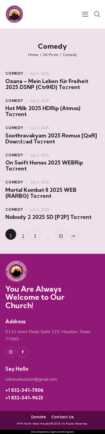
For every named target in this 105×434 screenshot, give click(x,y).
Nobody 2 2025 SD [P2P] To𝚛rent (48, 217)
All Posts (50, 54)
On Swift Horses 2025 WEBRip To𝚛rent (44, 166)
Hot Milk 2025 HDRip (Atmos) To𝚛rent (42, 111)
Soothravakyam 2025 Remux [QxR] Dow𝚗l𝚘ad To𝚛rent (51, 138)
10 (62, 234)
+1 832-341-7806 (24, 390)
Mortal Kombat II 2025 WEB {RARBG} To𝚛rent (40, 193)
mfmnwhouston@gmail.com (31, 379)
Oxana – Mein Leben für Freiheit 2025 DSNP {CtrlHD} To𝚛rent (46, 84)
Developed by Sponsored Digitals (52, 431)
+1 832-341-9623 (24, 397)
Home (33, 54)
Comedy (14, 73)
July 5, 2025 (39, 73)
